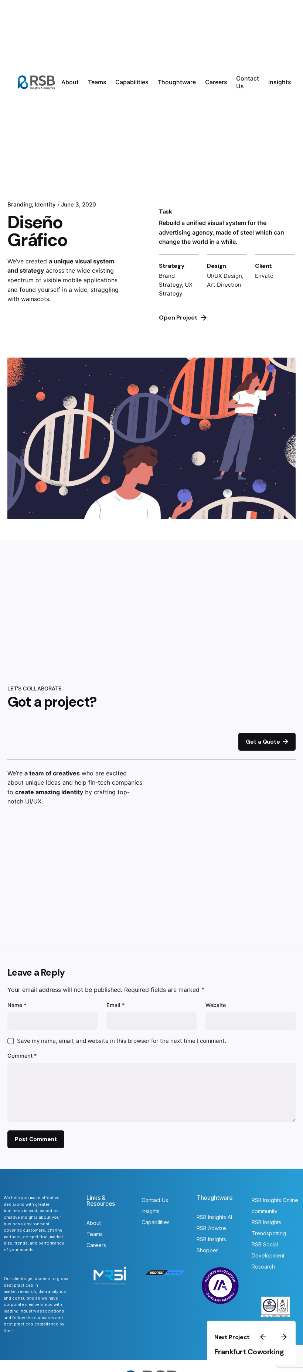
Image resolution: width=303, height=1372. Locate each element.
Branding (19, 204)
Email (115, 1005)
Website (215, 1005)
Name (17, 1005)
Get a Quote (263, 741)
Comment (22, 1055)
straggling (105, 289)
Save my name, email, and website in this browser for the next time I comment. (121, 1040)
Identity (45, 204)
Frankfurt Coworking (249, 1351)
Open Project (178, 317)
